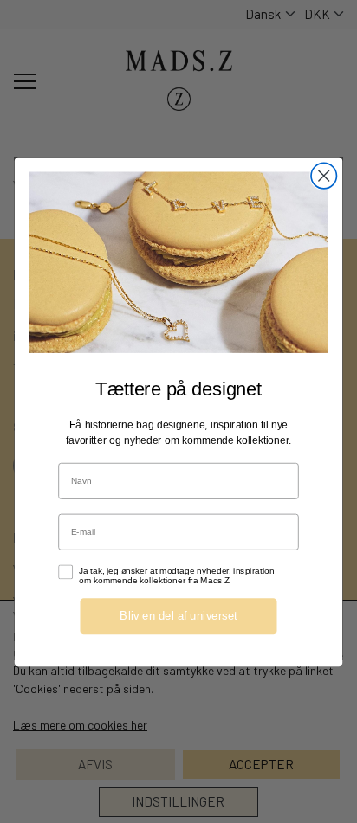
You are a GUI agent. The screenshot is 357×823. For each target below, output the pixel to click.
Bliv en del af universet (178, 615)
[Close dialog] (323, 175)
